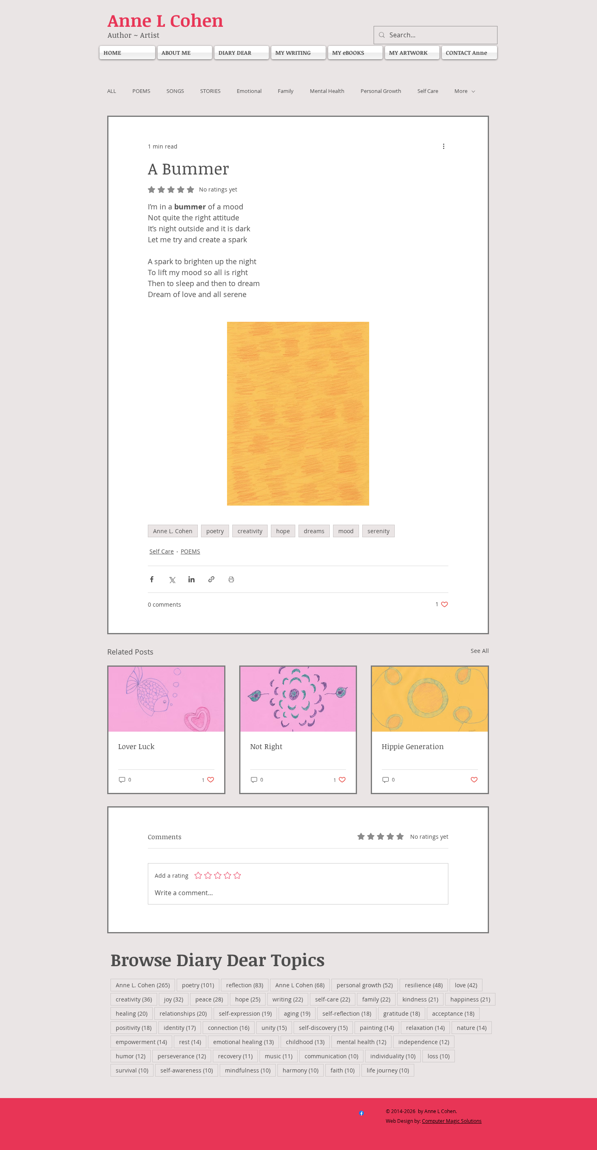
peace (211, 999)
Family (286, 91)
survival (135, 1070)
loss (441, 1056)
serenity (378, 531)
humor (133, 1056)
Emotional (249, 91)
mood (346, 531)
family (379, 999)
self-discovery (326, 1027)
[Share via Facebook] (152, 579)
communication (334, 1056)
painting (379, 1027)
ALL (111, 91)
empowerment (144, 1042)
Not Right (267, 746)
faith (345, 1070)
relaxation (428, 1027)
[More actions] (443, 146)
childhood (308, 1042)
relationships (186, 1013)
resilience (426, 985)
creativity (250, 531)
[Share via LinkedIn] (191, 579)
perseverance (184, 1056)
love (468, 985)
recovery (238, 1056)
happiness (472, 999)
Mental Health (327, 91)
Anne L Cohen (302, 985)
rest (192, 1042)
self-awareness (189, 1070)
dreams (314, 531)
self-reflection (349, 1013)
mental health (364, 1042)
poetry (215, 531)
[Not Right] (298, 699)
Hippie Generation (413, 746)
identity (182, 1027)
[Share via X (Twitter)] (171, 579)
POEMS (141, 91)
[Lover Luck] (166, 699)
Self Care (427, 91)
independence (426, 1042)
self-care (335, 999)
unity (277, 1027)
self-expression (248, 1013)
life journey (390, 1070)
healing (134, 1013)
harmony (303, 1070)
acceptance (456, 1013)
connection (231, 1027)
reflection (247, 985)
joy (176, 999)
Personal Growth (381, 91)
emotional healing (246, 1042)
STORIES (210, 91)
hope (283, 531)
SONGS (175, 91)
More (460, 91)
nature (474, 1027)
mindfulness (250, 1070)
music (281, 1056)
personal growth (367, 985)
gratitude (404, 1013)
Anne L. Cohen (173, 531)
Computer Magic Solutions (452, 1121)
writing (290, 999)
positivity (136, 1027)
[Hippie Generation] (430, 699)
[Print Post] (231, 579)
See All (480, 651)
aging (300, 1013)
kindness (422, 999)
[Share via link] (211, 579)
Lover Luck (136, 746)
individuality (395, 1056)
